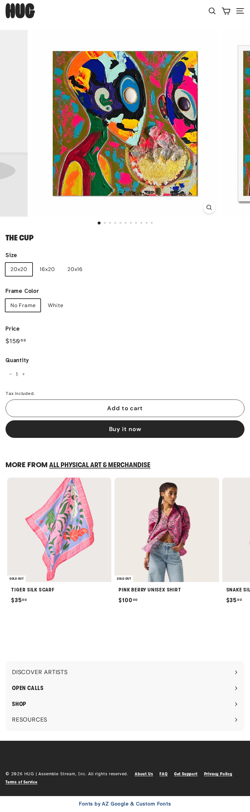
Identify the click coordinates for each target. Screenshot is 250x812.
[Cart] (226, 10)
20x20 (18, 269)
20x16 (75, 269)
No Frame (22, 305)
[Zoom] (209, 207)
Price (13, 328)
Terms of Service (21, 781)
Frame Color (22, 291)
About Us (144, 773)
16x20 (47, 269)
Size (11, 255)
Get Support (186, 773)
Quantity (17, 360)
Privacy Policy (218, 773)
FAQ (163, 773)
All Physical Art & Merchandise (99, 465)
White (55, 305)
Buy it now (125, 429)
